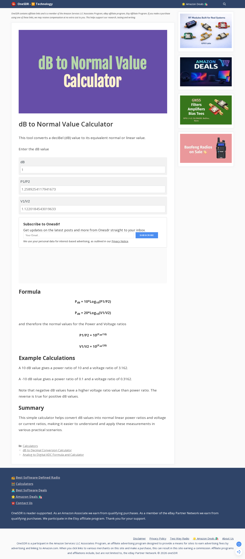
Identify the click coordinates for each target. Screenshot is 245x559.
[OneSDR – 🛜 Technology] (14, 4)
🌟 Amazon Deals (26, 497)
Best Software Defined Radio (38, 478)
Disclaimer (139, 538)
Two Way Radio (179, 538)
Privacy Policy (157, 538)
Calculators (30, 446)
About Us (228, 538)
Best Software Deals (31, 490)
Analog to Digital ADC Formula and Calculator (53, 455)
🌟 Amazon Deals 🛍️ (195, 4)
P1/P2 (25, 181)
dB (22, 162)
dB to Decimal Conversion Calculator (47, 450)
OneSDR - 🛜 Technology (35, 4)
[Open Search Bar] (224, 4)
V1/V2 (25, 201)
